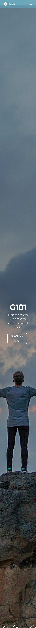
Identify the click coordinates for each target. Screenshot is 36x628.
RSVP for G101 (17, 338)
